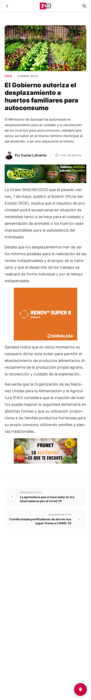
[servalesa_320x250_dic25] (45, 313)
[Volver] (7, 6)
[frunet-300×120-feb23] (45, 450)
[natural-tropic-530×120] (45, 173)
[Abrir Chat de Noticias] (80, 689)
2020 (8, 76)
